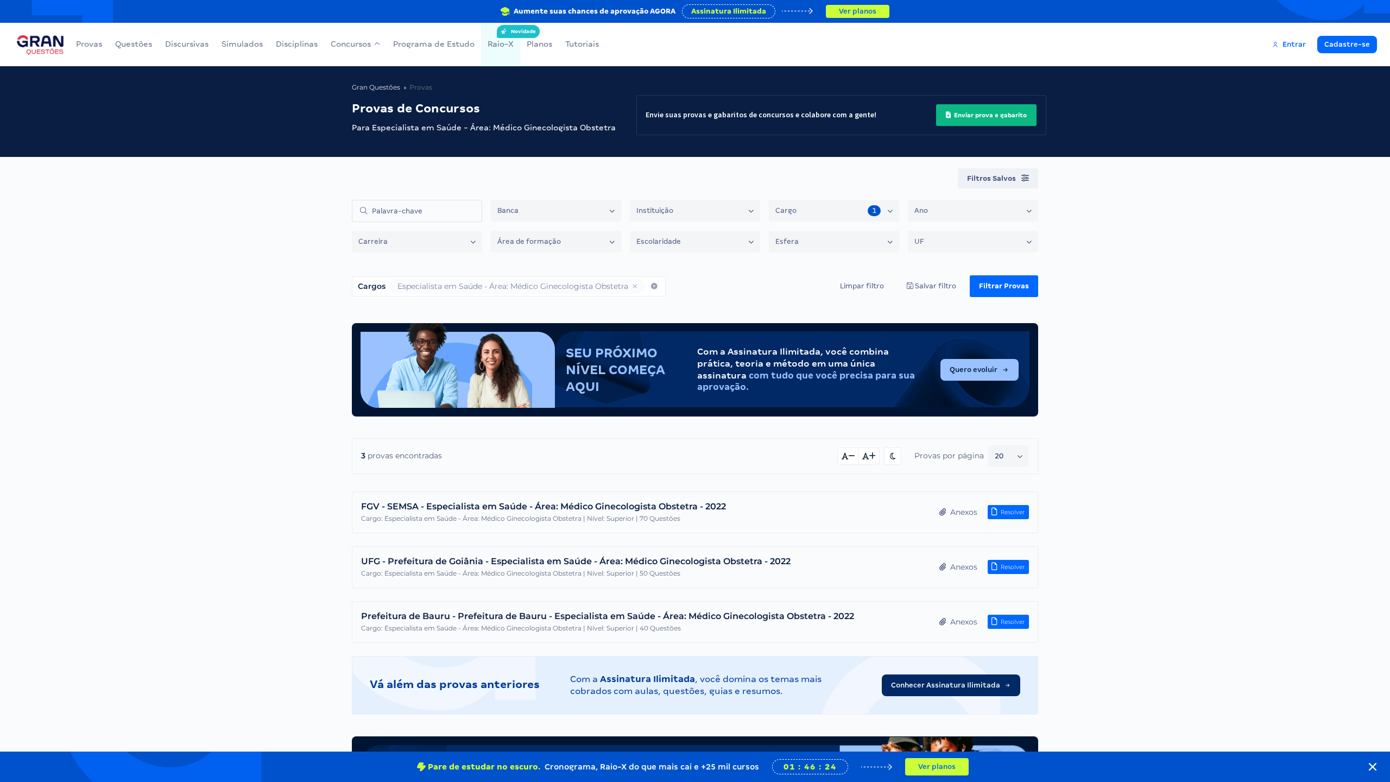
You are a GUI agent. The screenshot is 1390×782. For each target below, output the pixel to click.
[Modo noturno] (892, 456)
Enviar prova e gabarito (989, 115)
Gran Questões (376, 87)
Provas (89, 44)
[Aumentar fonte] (869, 456)
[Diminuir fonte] (848, 456)
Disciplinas (297, 44)
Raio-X (501, 38)
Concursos (351, 44)
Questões (133, 44)
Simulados (242, 44)
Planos (539, 44)
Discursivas (186, 44)
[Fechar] (1372, 766)
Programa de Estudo (434, 44)
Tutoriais (582, 44)
